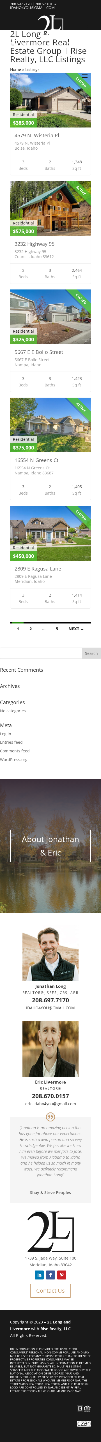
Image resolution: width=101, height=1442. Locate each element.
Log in (5, 733)
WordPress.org (13, 759)
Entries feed (11, 742)
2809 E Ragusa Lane (38, 568)
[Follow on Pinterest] (61, 1275)
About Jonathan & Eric (50, 846)
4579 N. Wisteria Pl (37, 135)
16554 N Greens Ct (36, 460)
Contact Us (50, 1290)
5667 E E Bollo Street (39, 352)
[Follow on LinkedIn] (39, 1275)
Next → (76, 628)
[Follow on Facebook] (50, 1275)
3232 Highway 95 (34, 243)
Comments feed (15, 751)
